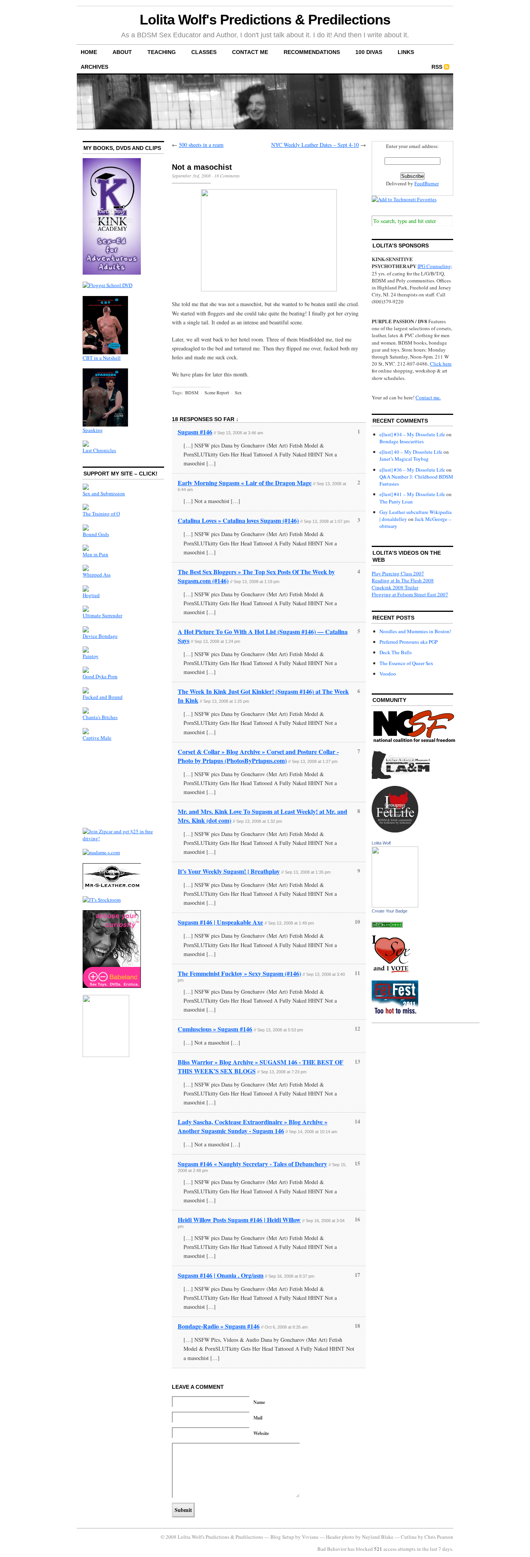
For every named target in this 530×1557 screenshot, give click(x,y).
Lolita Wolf (381, 843)
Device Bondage (100, 635)
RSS (436, 67)
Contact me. (428, 397)
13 (357, 1061)
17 (357, 1275)
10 (357, 922)
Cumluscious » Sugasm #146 (215, 1028)
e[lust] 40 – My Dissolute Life (410, 451)
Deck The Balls (395, 652)
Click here (441, 363)
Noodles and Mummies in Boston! (415, 631)
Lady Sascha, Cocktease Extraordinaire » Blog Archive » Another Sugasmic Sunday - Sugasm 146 (252, 1126)
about (122, 52)
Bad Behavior (331, 1548)
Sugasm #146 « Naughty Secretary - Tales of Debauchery (252, 1163)
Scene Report (216, 392)
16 (357, 1219)
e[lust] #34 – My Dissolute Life (412, 434)
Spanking (93, 430)
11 (357, 973)
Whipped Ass (97, 574)
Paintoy (91, 656)
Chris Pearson (438, 1536)
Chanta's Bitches (100, 717)
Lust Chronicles (99, 450)
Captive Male (97, 737)
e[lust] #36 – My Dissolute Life (412, 469)
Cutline (409, 1536)
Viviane (310, 1536)
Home (89, 52)
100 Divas (368, 52)
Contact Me (250, 52)
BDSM (192, 392)
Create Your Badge (389, 911)
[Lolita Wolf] (395, 905)
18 (357, 1326)
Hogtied (91, 595)
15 (357, 1163)
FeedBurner (426, 183)
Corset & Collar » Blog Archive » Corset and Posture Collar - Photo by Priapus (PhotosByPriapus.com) (258, 756)
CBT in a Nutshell (102, 357)
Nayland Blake (377, 1536)
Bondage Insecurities (401, 441)
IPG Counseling (434, 266)
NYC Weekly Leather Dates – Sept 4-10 (315, 144)
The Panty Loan (396, 501)
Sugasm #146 (195, 431)
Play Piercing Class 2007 (398, 573)
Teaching (161, 52)
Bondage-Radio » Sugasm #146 (219, 1326)
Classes (204, 52)
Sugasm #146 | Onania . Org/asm (220, 1275)
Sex (238, 392)
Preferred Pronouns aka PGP (408, 641)
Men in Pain (95, 554)
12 (357, 1028)
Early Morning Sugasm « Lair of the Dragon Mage (245, 482)
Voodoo (387, 673)
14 (357, 1121)
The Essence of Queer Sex (406, 663)
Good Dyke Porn (100, 676)
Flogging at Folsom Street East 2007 (410, 594)
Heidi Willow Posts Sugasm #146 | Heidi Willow (239, 1219)
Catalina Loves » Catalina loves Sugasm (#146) (238, 520)
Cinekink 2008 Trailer (395, 587)
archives (94, 67)
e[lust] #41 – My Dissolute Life (412, 494)
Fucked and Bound (103, 696)
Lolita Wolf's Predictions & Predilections (265, 20)
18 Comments (227, 175)
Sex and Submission (104, 493)
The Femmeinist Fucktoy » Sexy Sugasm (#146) (239, 973)
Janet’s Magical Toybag (404, 458)
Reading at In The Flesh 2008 (403, 580)
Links (406, 52)
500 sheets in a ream (201, 144)
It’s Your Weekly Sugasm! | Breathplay (229, 871)
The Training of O (101, 513)
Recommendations (312, 52)
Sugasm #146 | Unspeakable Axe (220, 922)
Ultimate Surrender (102, 615)
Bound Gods (96, 534)
